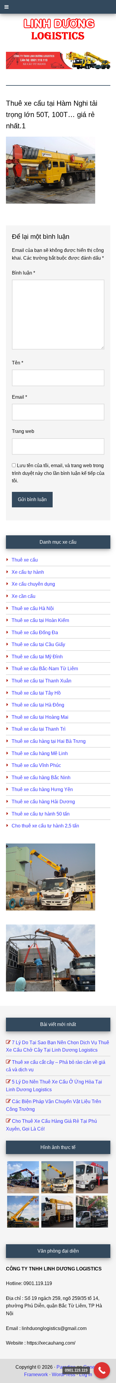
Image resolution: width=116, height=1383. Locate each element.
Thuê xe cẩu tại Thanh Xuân (41, 680)
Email (19, 397)
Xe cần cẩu (23, 596)
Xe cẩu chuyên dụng (33, 584)
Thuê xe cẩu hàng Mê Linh (40, 753)
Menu (58, 7)
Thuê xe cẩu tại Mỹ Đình (37, 656)
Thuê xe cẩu (25, 559)
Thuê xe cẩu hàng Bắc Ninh (41, 777)
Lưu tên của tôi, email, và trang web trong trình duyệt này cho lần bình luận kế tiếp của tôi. (58, 473)
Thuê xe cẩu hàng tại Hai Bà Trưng (49, 741)
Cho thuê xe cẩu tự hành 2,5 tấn (45, 825)
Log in (85, 1374)
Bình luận (23, 272)
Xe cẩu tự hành (28, 572)
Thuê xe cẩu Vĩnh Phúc (36, 765)
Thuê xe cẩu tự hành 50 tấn (41, 813)
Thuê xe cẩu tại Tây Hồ (36, 693)
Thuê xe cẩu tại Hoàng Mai (40, 717)
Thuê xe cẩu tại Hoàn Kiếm (40, 620)
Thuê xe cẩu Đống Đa (35, 632)
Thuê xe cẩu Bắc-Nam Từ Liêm (45, 668)
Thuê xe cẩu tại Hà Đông (38, 704)
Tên (17, 362)
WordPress (63, 1374)
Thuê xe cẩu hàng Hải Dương (43, 801)
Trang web (23, 431)
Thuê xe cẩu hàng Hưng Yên (42, 789)
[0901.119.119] (102, 1370)
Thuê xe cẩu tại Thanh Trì (38, 729)
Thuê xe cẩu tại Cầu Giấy (38, 644)
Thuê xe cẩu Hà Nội (33, 608)
